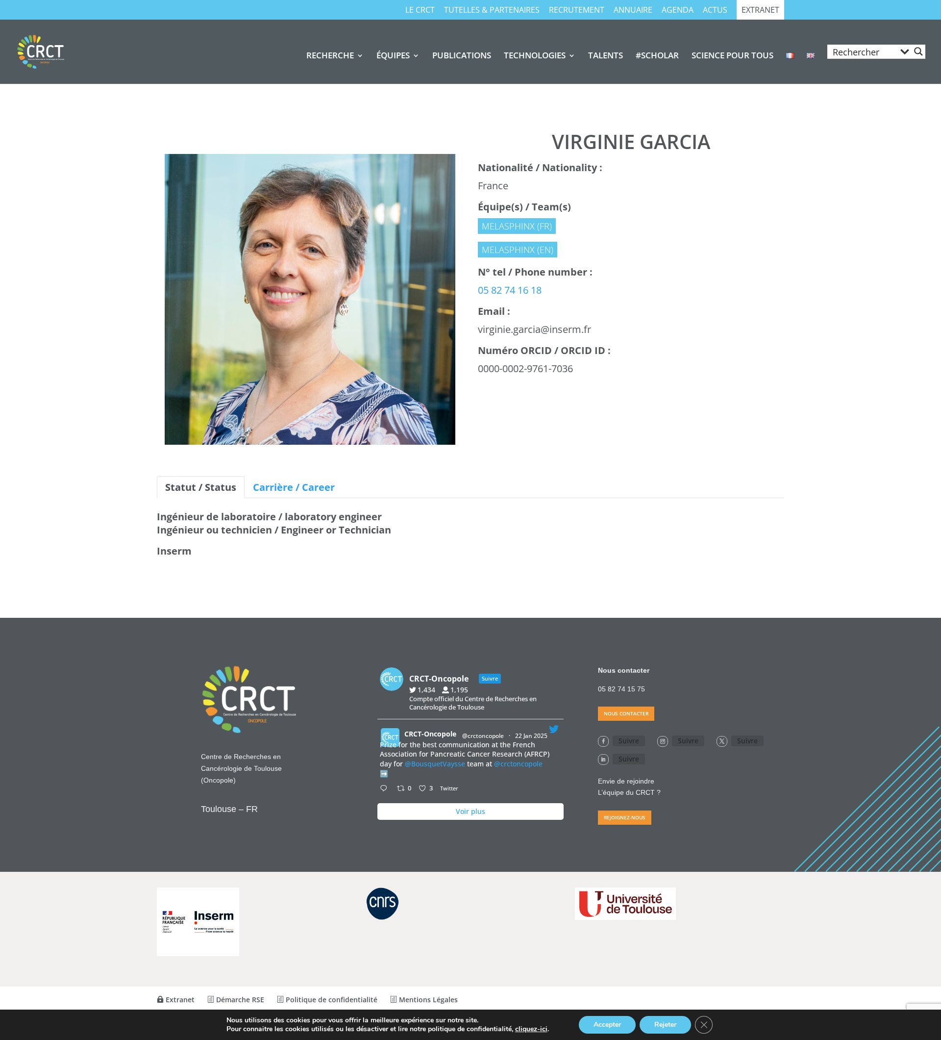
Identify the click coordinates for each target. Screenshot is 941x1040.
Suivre (629, 740)
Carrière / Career (294, 487)
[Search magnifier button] (918, 51)
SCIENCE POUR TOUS (732, 56)
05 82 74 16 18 (510, 290)
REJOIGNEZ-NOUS (624, 817)
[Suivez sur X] (722, 741)
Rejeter (665, 1024)
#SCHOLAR (657, 56)
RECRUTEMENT (576, 10)
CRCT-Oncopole (430, 733)
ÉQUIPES (393, 56)
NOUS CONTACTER (626, 713)
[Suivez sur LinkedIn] (603, 759)
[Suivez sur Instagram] (662, 741)
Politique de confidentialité (330, 999)
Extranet (760, 10)
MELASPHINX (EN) (517, 249)
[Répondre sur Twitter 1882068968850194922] (385, 789)
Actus (715, 10)
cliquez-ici (531, 1029)
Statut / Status (200, 487)
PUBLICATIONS (461, 56)
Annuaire (633, 10)
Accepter (607, 1024)
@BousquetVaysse (435, 763)
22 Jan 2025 (532, 736)
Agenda (677, 10)
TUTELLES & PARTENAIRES (492, 10)
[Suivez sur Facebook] (603, 741)
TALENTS (605, 56)
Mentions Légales (427, 999)
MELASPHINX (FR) (517, 226)
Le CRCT (420, 10)
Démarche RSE (239, 999)
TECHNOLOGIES (535, 56)
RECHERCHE (330, 56)
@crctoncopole (483, 736)
